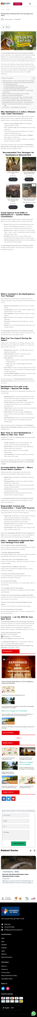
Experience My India (11, 632)
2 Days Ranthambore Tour (11, 84)
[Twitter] (3, 988)
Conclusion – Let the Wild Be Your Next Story (15, 107)
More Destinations (6, 957)
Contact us (4, 969)
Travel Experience (8, 871)
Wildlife (8, 9)
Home (2, 9)
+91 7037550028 (12, 634)
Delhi (2, 938)
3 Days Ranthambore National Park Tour (14, 85)
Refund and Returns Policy (9, 975)
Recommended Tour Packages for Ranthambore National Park (18, 82)
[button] (30, 850)
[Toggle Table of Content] (32, 78)
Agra (2, 941)
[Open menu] (30, 4)
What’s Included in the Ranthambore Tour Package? (16, 93)
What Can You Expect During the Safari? (13, 95)
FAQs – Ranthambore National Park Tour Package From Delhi (17, 104)
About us (4, 966)
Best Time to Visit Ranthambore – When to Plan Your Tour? (18, 98)
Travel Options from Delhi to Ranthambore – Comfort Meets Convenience (18, 91)
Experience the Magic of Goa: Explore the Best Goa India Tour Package (18, 727)
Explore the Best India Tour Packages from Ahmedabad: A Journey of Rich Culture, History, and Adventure (17, 714)
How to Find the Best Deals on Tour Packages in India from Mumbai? (17, 682)
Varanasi (4, 948)
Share (7, 27)
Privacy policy (5, 972)
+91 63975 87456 (9, 927)
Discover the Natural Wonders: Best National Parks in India (15, 875)
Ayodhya (4, 944)
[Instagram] (7, 988)
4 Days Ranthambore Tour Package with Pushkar (16, 87)
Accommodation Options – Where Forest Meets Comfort (17, 100)
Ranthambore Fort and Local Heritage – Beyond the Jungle (17, 97)
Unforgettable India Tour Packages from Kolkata (26, 758)
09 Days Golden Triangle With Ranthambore (15, 88)
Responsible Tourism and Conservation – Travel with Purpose (18, 102)
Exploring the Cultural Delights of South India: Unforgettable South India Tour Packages (18, 707)
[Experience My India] (5, 3)
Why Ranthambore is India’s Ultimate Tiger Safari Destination (18, 80)
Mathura (3, 954)
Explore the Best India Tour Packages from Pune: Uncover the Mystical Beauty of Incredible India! (27, 786)
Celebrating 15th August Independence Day (13, 695)
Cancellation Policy (7, 979)
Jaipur (3, 951)
